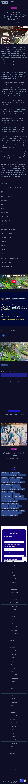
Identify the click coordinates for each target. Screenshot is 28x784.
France (20, 477)
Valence (12, 513)
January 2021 (14, 746)
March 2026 (14, 585)
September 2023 (14, 647)
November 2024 (14, 633)
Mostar (5, 506)
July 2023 (14, 654)
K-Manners (16, 487)
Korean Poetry (20, 498)
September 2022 (14, 685)
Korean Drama (19, 496)
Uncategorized (14, 410)
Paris (19, 506)
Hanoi (13, 482)
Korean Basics (7, 496)
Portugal (6, 508)
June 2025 (14, 613)
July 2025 (14, 609)
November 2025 (14, 596)
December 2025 (14, 592)
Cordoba (22, 475)
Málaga (13, 506)
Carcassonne (15, 472)
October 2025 (14, 599)
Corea (14, 7)
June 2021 (14, 729)
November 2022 (14, 678)
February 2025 (14, 626)
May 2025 (14, 616)
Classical (5, 475)
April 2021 (14, 736)
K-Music (5, 364)
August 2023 (14, 650)
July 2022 (14, 691)
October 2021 (14, 715)
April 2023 (14, 661)
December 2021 (14, 709)
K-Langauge (6, 487)
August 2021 (14, 722)
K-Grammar (6, 484)
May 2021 (14, 733)
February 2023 (14, 668)
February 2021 (14, 743)
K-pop (4, 491)
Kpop (15, 501)
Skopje (5, 513)
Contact (14, 774)
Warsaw (5, 515)
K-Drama (21, 482)
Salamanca (6, 510)
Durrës (5, 477)
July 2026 (14, 575)
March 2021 (14, 739)
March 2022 (14, 702)
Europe (12, 477)
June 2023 (14, 657)
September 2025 (14, 602)
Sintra (22, 510)
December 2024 (14, 630)
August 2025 (14, 606)
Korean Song (7, 501)
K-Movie (5, 489)
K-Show (12, 491)
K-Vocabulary (7, 494)
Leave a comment (14, 375)
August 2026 (14, 572)
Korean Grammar (8, 498)
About (14, 769)
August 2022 (14, 688)
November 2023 (14, 640)
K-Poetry (21, 489)
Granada (5, 479)
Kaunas (16, 494)
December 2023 (14, 637)
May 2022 (14, 698)
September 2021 (14, 719)
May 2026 (14, 582)
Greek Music (15, 479)
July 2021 (14, 726)
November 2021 (14, 712)
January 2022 (14, 705)
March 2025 (14, 623)
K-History (16, 484)
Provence (15, 508)
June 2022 (14, 695)
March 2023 (14, 664)
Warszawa (14, 515)
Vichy (19, 513)
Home (14, 764)
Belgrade (5, 472)
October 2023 (14, 644)
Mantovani (6, 503)
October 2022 (14, 681)
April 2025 (14, 620)
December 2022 (14, 674)
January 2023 (14, 671)
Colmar (14, 475)
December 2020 (14, 750)
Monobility (11, 22)
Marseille (15, 503)
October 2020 (14, 757)
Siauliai (15, 510)
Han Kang (6, 482)
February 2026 (14, 589)
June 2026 (14, 578)
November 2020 (14, 753)
